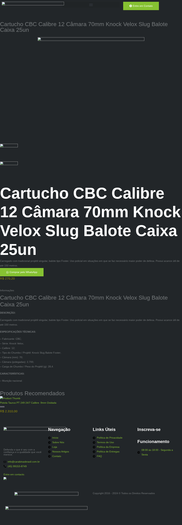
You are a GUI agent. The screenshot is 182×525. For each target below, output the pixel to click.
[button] (90, 5)
